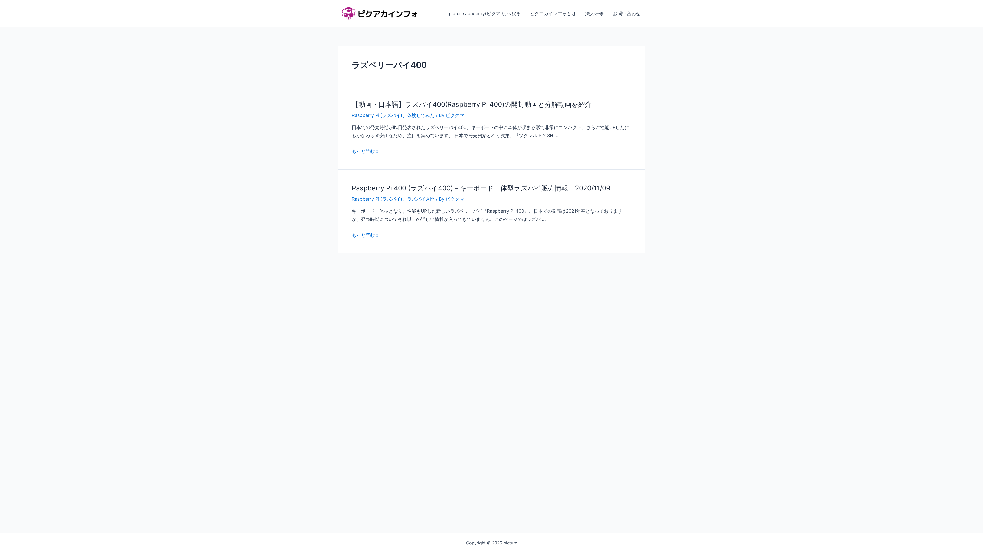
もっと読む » (365, 151)
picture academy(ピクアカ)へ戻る (485, 13)
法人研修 (594, 13)
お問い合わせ (626, 13)
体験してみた (421, 115)
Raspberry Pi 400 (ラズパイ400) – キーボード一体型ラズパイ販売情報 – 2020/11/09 (481, 188)
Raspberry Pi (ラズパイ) (377, 115)
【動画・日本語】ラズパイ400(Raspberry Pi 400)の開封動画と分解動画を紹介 (472, 104)
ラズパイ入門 (421, 199)
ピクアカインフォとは (553, 13)
